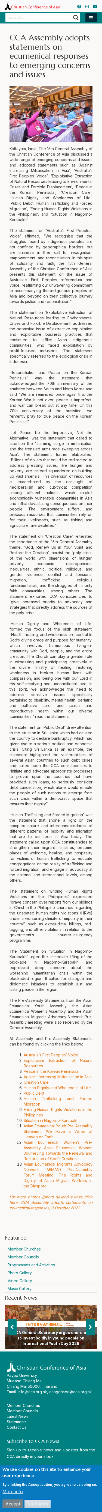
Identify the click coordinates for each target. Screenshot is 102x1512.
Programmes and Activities (31, 1265)
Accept (12, 1504)
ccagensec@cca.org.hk (70, 1391)
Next (90, 1327)
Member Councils (23, 1257)
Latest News (18, 1416)
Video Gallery (20, 1280)
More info (12, 1491)
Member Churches (24, 1249)
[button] (91, 17)
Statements (17, 1421)
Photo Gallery (20, 1272)
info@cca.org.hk (32, 1391)
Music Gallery (20, 1288)
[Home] (32, 6)
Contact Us (16, 1427)
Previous (12, 1327)
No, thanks (37, 1503)
